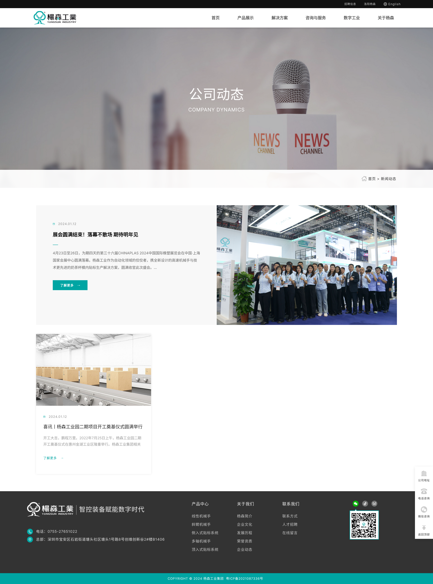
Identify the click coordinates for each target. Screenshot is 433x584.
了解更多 (67, 285)
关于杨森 (386, 17)
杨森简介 (244, 516)
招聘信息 (350, 4)
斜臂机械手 (201, 524)
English (394, 4)
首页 (216, 17)
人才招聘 (290, 524)
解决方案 (280, 17)
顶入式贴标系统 (205, 549)
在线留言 (290, 533)
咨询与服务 (316, 17)
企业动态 (244, 549)
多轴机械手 (201, 541)
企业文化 (244, 524)
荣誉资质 (244, 541)
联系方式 (290, 516)
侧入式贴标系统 (205, 533)
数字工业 (352, 17)
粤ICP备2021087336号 (244, 579)
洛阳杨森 (370, 4)
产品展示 (245, 17)
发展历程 (244, 533)
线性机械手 (201, 516)
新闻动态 (388, 179)
